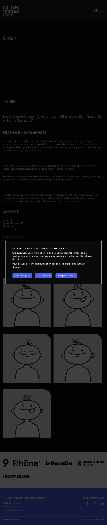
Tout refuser (43, 275)
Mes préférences (66, 275)
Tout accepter (22, 275)
